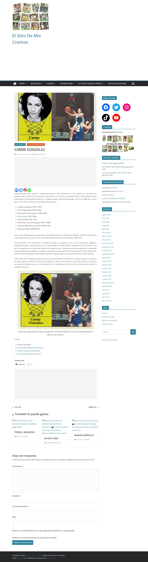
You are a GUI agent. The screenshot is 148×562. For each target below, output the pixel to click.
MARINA (105, 163)
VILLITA (18, 407)
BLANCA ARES (51, 438)
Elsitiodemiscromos (40, 154)
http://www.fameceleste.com (29, 354)
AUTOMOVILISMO (66, 83)
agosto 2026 (106, 215)
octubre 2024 (106, 261)
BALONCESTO (36, 83)
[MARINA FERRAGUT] (85, 421)
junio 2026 (106, 222)
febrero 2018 (106, 301)
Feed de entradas (108, 317)
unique (104, 198)
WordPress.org (107, 324)
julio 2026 (105, 218)
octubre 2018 (106, 286)
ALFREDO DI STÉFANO (118, 198)
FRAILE (121, 191)
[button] (26, 83)
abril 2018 (105, 297)
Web (14, 517)
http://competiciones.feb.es (29, 351)
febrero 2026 (106, 236)
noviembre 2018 (108, 283)
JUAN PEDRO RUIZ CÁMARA (112, 167)
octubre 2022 (106, 268)
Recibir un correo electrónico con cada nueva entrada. (34, 537)
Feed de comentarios (109, 320)
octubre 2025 (106, 250)
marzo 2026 (106, 233)
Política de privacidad (117, 83)
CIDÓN (114, 188)
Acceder (105, 313)
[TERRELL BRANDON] (25, 421)
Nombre (16, 496)
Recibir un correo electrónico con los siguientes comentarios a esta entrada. (43, 530)
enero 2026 (106, 240)
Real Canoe (22, 216)
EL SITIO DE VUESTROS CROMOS (90, 83)
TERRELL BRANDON (24, 432)
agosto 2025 (106, 258)
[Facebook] (16, 190)
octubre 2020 (106, 276)
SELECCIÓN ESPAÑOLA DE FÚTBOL (114, 173)
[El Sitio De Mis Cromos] (14, 83)
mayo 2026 (106, 225)
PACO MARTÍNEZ (125, 202)
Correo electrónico (20, 506)
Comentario (17, 466)
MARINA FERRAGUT (84, 435)
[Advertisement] (74, 64)
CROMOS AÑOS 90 (20, 144)
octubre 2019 (106, 279)
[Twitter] (21, 190)
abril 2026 (105, 229)
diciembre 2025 (107, 243)
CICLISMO (50, 83)
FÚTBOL (22, 83)
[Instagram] (25, 190)
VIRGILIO (92, 407)
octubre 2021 (106, 272)
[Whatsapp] (29, 190)
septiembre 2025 (108, 254)
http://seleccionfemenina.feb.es (30, 347)
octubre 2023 (106, 265)
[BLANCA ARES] (55, 421)
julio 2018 (105, 290)
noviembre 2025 (108, 247)
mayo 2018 (106, 293)
